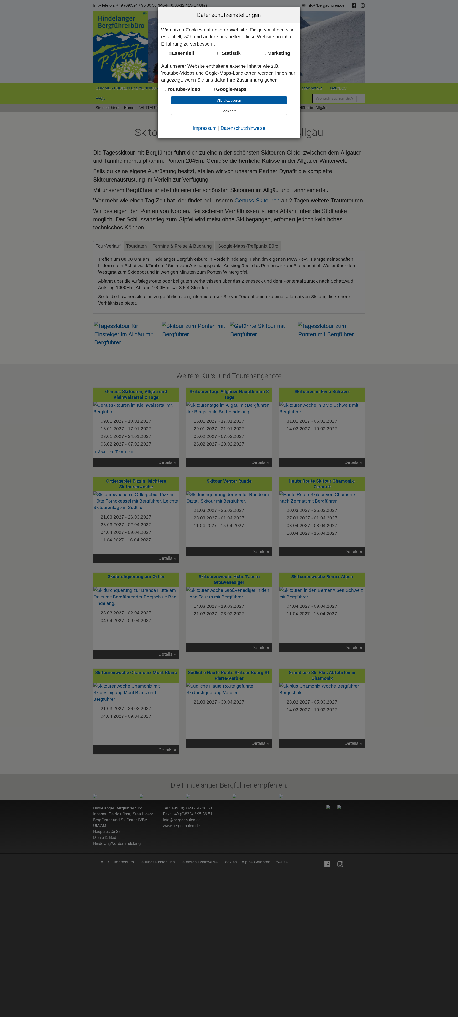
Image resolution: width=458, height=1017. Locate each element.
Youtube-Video (183, 89)
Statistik (230, 53)
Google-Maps (230, 89)
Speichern (229, 111)
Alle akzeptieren (229, 100)
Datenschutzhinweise (243, 128)
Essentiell (183, 53)
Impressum (205, 128)
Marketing (278, 53)
